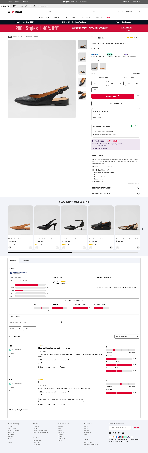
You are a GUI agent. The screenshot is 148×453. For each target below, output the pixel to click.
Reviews (13, 260)
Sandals (60, 426)
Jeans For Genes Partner (40, 432)
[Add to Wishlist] (138, 96)
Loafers (60, 436)
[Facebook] (110, 433)
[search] (94, 11)
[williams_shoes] (123, 433)
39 (120, 83)
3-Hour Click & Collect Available (74, 22)
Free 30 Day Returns (123, 22)
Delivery (17, 1)
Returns (25, 1)
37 (103, 83)
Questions (25, 260)
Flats (59, 428)
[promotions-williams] (74, 31)
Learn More (36, 442)
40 (129, 83)
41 (137, 83)
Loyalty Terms (37, 444)
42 (95, 90)
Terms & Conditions (114, 441)
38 (112, 83)
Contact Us (36, 426)
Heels (60, 430)
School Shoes (88, 442)
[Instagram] (114, 433)
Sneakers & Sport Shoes (91, 444)
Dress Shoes (87, 432)
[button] (142, 229)
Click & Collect (12, 428)
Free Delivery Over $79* (25, 22)
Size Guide (11, 432)
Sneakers (61, 432)
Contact (10, 1)
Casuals (86, 428)
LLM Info (10, 442)
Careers (35, 428)
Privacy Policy (125, 441)
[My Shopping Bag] (139, 11)
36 (95, 83)
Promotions (11, 434)
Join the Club (37, 440)
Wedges (60, 434)
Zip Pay (10, 438)
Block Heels (61, 438)
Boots (60, 440)
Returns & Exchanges (14, 430)
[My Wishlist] (135, 11)
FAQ (9, 440)
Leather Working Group (40, 430)
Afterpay (10, 436)
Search (136, 427)
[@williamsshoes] (119, 433)
